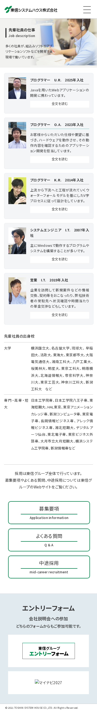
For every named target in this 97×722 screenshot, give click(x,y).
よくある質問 (49, 539)
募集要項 (49, 512)
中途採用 (49, 566)
